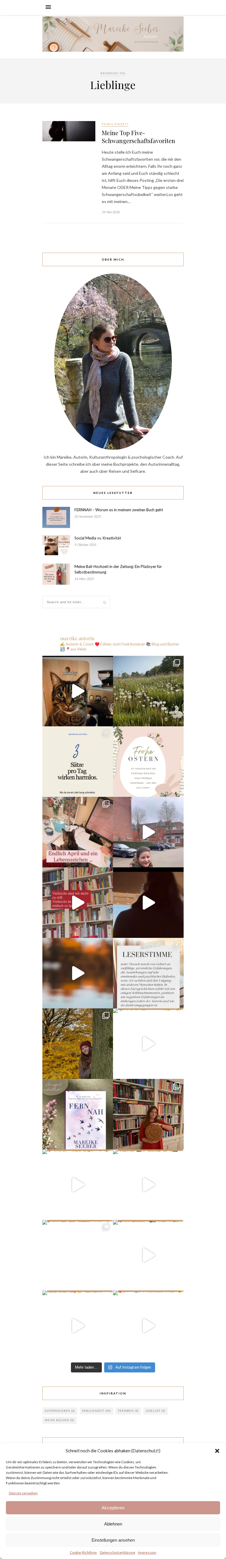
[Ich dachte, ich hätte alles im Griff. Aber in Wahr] (148, 1184)
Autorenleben (60, 1410)
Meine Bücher (59, 1420)
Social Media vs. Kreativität (97, 538)
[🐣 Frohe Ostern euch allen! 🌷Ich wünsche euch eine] (148, 761)
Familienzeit (115, 124)
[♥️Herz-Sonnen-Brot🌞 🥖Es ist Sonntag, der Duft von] (148, 1114)
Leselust (155, 1410)
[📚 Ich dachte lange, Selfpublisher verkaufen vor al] (148, 1255)
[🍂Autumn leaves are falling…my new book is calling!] (77, 973)
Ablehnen (113, 1523)
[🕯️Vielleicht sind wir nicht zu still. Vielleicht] (77, 902)
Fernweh (128, 1410)
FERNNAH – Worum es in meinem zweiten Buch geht (118, 509)
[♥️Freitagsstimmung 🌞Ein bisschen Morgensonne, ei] (77, 1184)
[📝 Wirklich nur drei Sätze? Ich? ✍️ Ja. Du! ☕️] (77, 761)
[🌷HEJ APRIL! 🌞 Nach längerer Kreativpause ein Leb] (77, 832)
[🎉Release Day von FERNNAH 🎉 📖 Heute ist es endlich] (77, 1114)
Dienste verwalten (23, 1493)
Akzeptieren (113, 1507)
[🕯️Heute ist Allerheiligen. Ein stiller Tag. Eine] (77, 1325)
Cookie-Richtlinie (83, 1552)
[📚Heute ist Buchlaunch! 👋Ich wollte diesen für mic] (148, 1043)
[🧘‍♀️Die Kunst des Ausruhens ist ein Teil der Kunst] (77, 1043)
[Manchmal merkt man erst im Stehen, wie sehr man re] (148, 902)
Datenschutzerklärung (117, 1552)
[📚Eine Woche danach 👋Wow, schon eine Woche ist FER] (148, 973)
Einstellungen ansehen (113, 1540)
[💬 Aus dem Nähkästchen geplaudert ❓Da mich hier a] (77, 1255)
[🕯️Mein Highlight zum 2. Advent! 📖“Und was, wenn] (148, 832)
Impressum (147, 1552)
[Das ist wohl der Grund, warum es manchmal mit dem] (77, 691)
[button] (217, 1451)
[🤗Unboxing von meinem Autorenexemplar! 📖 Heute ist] (148, 1325)
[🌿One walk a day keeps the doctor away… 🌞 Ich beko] (148, 691)
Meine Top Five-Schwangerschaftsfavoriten (138, 137)
